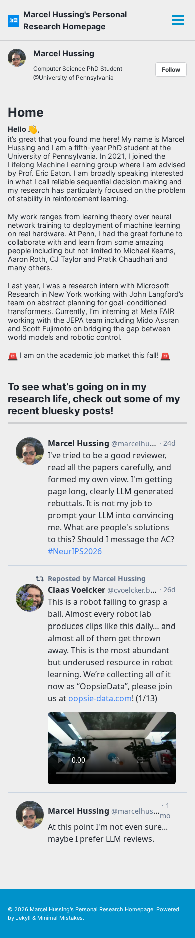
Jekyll (23, 917)
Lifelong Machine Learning (52, 164)
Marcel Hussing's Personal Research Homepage (75, 20)
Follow (171, 69)
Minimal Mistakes (60, 917)
